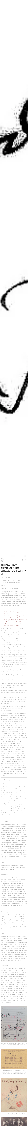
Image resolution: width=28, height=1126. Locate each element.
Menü (25, 560)
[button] (22, 560)
